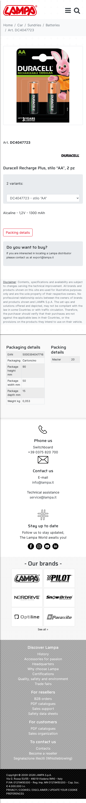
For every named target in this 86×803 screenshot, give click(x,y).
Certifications (43, 674)
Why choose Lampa (43, 669)
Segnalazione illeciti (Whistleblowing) (43, 758)
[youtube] (47, 548)
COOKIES (24, 789)
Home (8, 25)
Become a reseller (43, 753)
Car (20, 25)
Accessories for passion (43, 659)
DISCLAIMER (40, 789)
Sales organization (43, 733)
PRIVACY (11, 789)
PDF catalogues (43, 704)
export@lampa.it (43, 257)
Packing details (18, 232)
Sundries (34, 25)
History (43, 654)
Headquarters (43, 664)
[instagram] (39, 548)
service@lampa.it (43, 497)
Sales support (43, 709)
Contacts (43, 748)
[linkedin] (55, 548)
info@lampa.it (43, 482)
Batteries (53, 25)
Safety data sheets (43, 714)
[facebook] (31, 548)
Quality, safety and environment (43, 679)
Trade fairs (43, 684)
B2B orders (43, 699)
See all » (43, 629)
